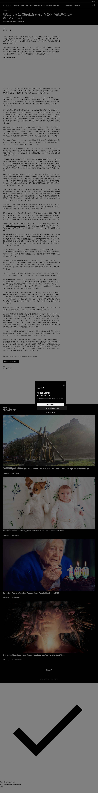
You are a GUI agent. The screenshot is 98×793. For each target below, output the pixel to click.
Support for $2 (50, 404)
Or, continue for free (50, 412)
